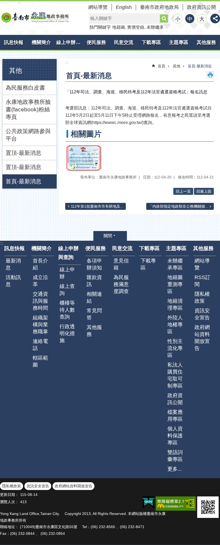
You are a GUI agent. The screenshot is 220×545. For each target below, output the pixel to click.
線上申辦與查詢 (69, 42)
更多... (174, 469)
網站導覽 (98, 7)
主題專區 (178, 42)
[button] (84, 158)
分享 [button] (215, 18)
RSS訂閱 (202, 281)
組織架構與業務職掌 (40, 324)
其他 (176, 66)
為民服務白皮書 (25, 88)
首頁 (161, 66)
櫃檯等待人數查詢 (67, 310)
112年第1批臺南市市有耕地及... (97, 206)
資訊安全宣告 (202, 314)
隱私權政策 (202, 297)
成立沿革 (40, 281)
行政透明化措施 (67, 333)
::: (1, 61)
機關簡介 (41, 42)
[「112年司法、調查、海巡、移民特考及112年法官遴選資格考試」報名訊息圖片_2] (208, 507)
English (124, 7)
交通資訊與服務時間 (40, 301)
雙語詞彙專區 (175, 455)
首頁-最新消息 (23, 181)
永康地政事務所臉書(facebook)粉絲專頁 (28, 109)
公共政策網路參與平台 (28, 135)
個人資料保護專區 (175, 435)
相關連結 (94, 297)
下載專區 (151, 42)
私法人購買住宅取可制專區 (175, 375)
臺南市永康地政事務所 (35, 17)
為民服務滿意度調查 (121, 284)
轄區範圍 (40, 361)
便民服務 (96, 42)
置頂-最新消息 (23, 153)
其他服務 (94, 330)
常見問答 (94, 314)
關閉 (108, 235)
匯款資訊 (94, 281)
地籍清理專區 (175, 304)
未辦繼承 (155, 27)
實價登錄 (135, 27)
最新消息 (13, 264)
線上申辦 (67, 273)
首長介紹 (40, 264)
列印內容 (210, 74)
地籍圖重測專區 (175, 284)
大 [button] (201, 19)
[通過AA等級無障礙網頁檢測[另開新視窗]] (176, 503)
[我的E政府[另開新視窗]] (148, 502)
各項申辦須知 (94, 264)
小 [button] (177, 19)
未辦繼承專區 (175, 264)
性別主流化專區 (175, 348)
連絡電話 (40, 344)
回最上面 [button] (203, 191)
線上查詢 (67, 289)
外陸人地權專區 (175, 324)
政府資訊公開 (201, 7)
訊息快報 (13, 42)
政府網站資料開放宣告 (202, 337)
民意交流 (123, 42)
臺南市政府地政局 (159, 7)
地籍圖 (118, 27)
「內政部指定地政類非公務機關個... (178, 206)
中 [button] (189, 19)
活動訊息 (13, 281)
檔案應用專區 (175, 415)
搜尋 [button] (164, 18)
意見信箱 (121, 264)
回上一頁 (183, 191)
